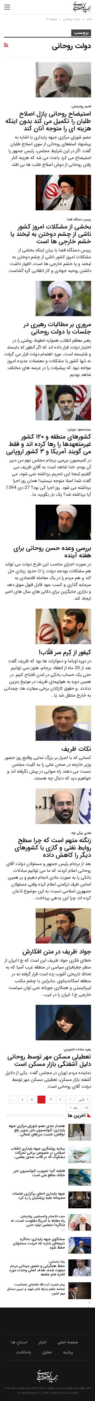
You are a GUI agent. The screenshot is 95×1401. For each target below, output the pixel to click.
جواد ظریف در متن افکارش (56, 952)
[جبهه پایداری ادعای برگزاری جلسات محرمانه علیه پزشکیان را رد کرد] (79, 1199)
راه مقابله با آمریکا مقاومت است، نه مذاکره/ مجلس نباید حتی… (38, 1223)
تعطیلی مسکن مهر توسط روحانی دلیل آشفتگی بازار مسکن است (49, 1058)
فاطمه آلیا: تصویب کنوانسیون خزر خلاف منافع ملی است (39, 1173)
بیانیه (68, 1352)
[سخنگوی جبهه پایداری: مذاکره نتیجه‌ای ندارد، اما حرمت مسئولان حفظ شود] (79, 1245)
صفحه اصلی (68, 1342)
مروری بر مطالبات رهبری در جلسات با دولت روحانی (57, 328)
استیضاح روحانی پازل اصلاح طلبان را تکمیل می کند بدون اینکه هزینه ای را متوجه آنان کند (48, 119)
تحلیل (47, 1352)
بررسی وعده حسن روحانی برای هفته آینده (52, 552)
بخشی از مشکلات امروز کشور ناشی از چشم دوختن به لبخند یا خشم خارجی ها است (50, 232)
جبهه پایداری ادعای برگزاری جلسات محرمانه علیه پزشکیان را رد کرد (38, 1196)
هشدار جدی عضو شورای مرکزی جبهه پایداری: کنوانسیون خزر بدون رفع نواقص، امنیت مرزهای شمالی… (37, 1130)
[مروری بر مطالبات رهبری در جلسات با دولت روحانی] (63, 298)
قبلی (82, 1099)
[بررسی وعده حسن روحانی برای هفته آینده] (63, 522)
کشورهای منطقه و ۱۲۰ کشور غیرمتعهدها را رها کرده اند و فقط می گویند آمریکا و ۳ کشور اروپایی (48, 442)
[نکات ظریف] (63, 723)
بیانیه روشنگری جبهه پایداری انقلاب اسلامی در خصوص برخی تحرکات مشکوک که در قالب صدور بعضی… (38, 1153)
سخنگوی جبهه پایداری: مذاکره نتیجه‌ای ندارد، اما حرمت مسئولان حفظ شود (39, 1243)
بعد (75, 1107)
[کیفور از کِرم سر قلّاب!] (63, 626)
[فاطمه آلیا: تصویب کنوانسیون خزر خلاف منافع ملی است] (79, 1177)
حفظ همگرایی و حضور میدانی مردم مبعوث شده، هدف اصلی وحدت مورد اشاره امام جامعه (37, 1268)
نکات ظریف (76, 749)
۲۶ (86, 1107)
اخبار (42, 1342)
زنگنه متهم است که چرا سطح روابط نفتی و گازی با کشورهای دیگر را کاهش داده (53, 845)
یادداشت (23, 1352)
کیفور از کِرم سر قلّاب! (65, 653)
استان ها (19, 1342)
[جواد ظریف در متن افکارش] (63, 925)
